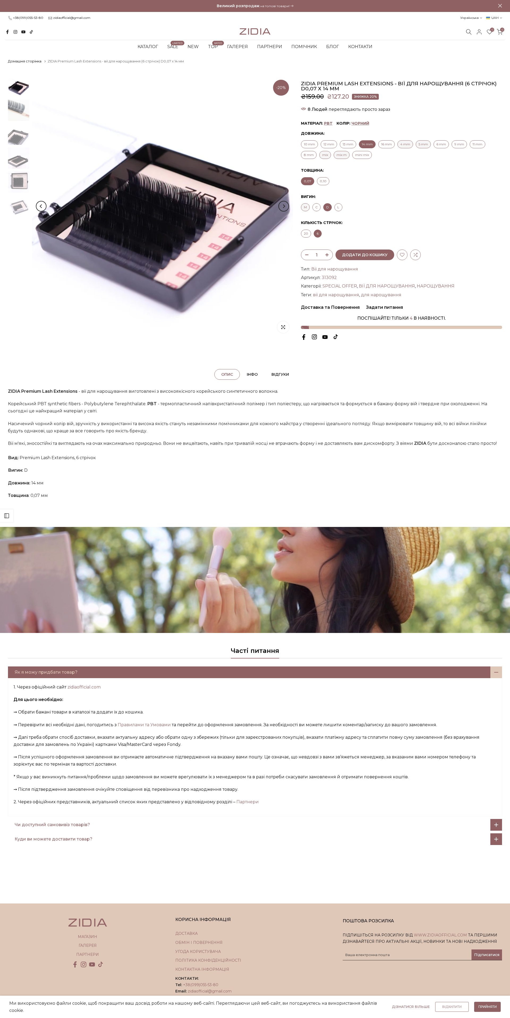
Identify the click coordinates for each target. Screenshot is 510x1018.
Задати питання (384, 307)
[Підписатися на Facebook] (7, 32)
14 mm (367, 144)
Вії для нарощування (334, 269)
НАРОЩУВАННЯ (435, 286)
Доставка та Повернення (330, 307)
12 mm (329, 144)
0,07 (307, 181)
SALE (174, 46)
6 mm (441, 144)
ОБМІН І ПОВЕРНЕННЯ (199, 942)
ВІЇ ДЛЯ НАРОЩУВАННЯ (387, 286)
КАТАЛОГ (148, 46)
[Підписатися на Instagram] (15, 32)
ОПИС (227, 374)
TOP (215, 46)
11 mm (477, 144)
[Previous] (41, 206)
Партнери (247, 801)
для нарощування (381, 294)
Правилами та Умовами (144, 724)
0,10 (323, 181)
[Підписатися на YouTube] (23, 32)
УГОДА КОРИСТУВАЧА (198, 951)
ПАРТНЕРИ (269, 46)
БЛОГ (332, 46)
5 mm (423, 144)
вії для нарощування (336, 294)
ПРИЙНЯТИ (487, 1007)
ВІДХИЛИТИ (452, 1007)
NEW (193, 46)
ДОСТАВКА (186, 933)
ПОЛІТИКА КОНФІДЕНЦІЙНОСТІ (208, 960)
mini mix (362, 155)
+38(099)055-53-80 (28, 18)
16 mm (386, 144)
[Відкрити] (6, 515)
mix (325, 155)
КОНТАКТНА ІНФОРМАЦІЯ (202, 969)
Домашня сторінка (24, 61)
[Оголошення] (255, 6)
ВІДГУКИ (280, 374)
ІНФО (252, 374)
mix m (342, 155)
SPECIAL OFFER (339, 286)
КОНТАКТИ (360, 46)
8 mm (309, 155)
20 (306, 233)
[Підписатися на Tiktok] (31, 32)
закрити (10, 6)
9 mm (459, 144)
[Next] (283, 206)
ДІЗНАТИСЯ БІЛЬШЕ (411, 1006)
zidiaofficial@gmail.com (71, 18)
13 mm (348, 144)
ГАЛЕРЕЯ (237, 46)
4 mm (405, 144)
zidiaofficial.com (84, 687)
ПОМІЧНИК (304, 46)
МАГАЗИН (87, 936)
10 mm (309, 144)
